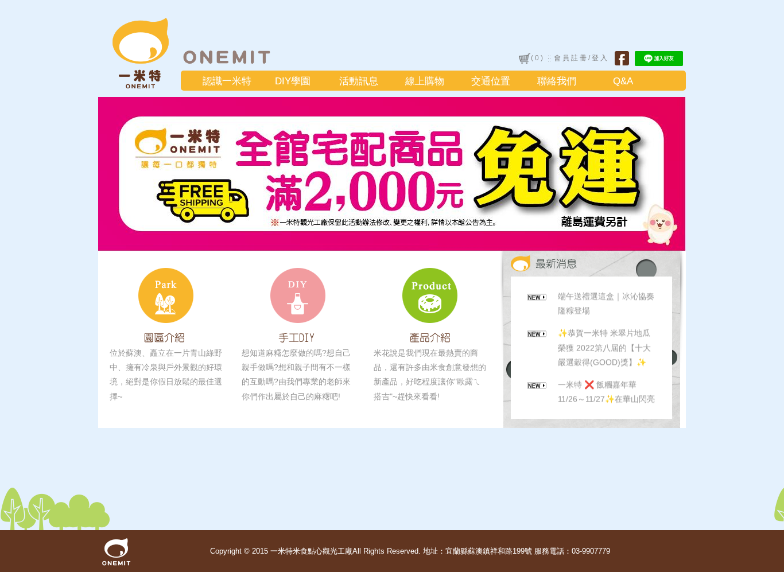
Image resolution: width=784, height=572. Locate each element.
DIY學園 (293, 81)
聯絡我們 (556, 81)
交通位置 (490, 81)
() (538, 58)
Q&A (623, 81)
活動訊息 (358, 81)
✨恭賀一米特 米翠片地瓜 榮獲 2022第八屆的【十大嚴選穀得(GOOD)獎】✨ (604, 344)
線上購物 (424, 81)
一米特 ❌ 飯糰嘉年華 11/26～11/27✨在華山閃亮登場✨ (606, 395)
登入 (600, 58)
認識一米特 (227, 81)
